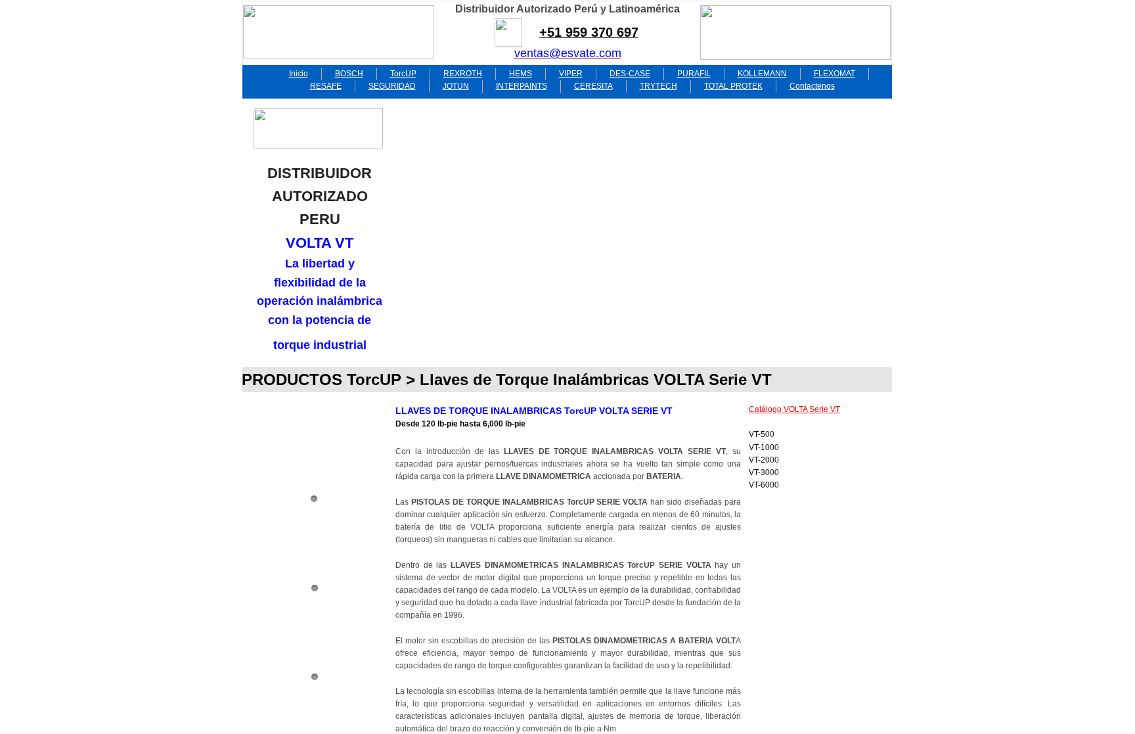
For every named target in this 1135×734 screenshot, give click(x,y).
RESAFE (326, 86)
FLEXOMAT (834, 73)
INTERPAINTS (521, 86)
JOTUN (456, 86)
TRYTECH (658, 86)
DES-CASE (630, 73)
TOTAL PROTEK (733, 86)
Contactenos (812, 86)
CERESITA (593, 86)
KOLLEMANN (762, 73)
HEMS (520, 73)
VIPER (571, 73)
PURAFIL (694, 73)
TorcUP (403, 73)
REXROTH (462, 73)
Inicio (298, 73)
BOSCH (349, 73)
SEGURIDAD (392, 86)
